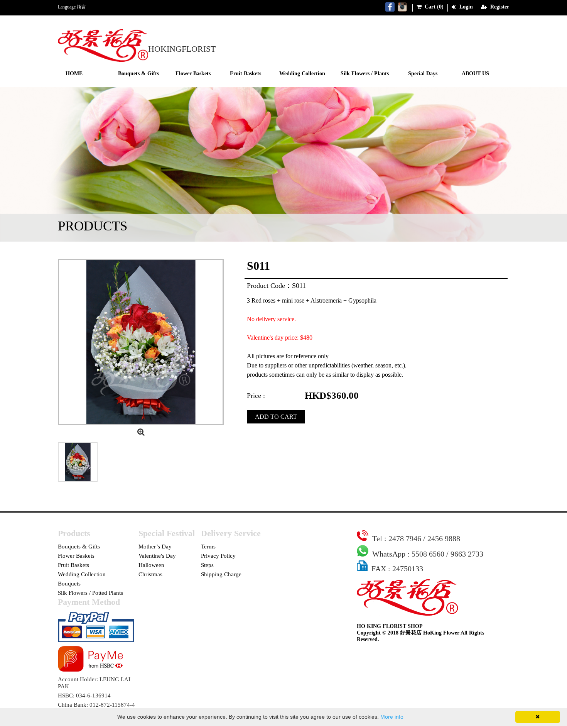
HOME (74, 73)
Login (465, 7)
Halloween (151, 565)
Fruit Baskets (245, 73)
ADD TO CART (276, 416)
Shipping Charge (221, 574)
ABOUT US (475, 73)
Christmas (150, 574)
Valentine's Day (157, 556)
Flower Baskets (193, 73)
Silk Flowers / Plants (365, 73)
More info (391, 717)
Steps (207, 565)
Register (499, 7)
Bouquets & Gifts (138, 73)
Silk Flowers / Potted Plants (90, 593)
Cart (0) (433, 7)
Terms (208, 546)
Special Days (422, 73)
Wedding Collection (302, 73)
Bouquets (69, 583)
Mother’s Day (155, 546)
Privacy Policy (218, 556)
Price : (256, 395)
